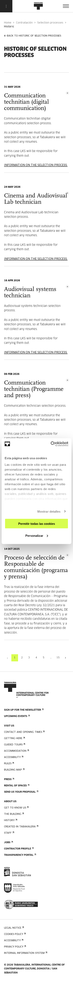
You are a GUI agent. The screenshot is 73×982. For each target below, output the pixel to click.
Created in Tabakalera (20, 827)
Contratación (24, 23)
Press (8, 779)
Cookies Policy (13, 934)
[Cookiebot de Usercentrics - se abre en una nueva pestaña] (51, 443)
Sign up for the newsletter (22, 710)
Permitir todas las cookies (36, 523)
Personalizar (34, 535)
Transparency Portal (18, 855)
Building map (13, 770)
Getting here (13, 738)
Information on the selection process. (36, 165)
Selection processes (50, 23)
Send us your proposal (20, 792)
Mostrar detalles (49, 511)
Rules (7, 763)
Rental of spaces (15, 786)
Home (7, 23)
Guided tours (13, 745)
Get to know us (15, 808)
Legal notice (12, 928)
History (9, 820)
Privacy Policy (13, 947)
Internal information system (24, 953)
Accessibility (12, 757)
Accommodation (15, 751)
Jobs (7, 842)
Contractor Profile (17, 849)
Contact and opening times (23, 732)
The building (12, 814)
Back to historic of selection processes (34, 36)
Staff (8, 833)
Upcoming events (15, 716)
